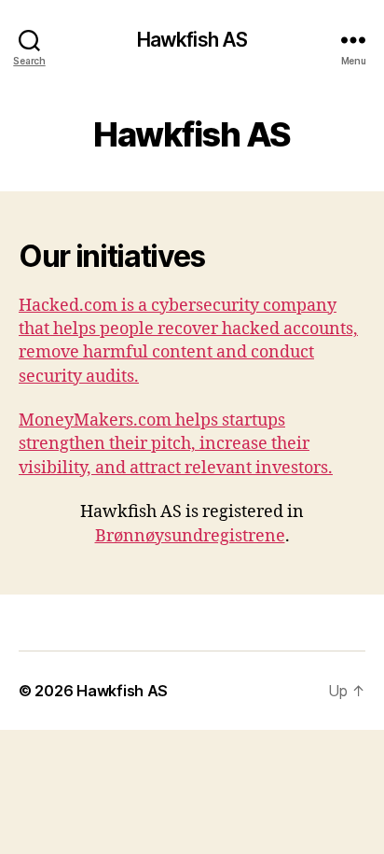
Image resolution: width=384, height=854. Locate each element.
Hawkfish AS (192, 39)
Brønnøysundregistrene (190, 536)
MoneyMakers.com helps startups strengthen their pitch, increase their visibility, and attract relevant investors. (176, 444)
